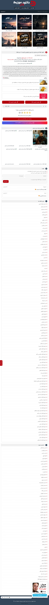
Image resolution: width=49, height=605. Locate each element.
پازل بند (44, 249)
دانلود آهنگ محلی (42, 424)
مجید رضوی (44, 480)
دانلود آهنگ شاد (43, 408)
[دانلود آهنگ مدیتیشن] (9, 39)
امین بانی (44, 228)
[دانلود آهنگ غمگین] (40, 39)
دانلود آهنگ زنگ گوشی (42, 421)
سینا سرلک (44, 300)
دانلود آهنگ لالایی (42, 405)
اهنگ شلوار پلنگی (43, 571)
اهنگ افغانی (44, 557)
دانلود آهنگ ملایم (43, 437)
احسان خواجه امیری (42, 204)
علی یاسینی (44, 453)
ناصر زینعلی (44, 544)
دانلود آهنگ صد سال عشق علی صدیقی (40, 164)
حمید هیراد (44, 265)
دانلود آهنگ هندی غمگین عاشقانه (40, 381)
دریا (35, 55)
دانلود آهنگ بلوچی (42, 418)
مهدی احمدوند (43, 520)
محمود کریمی (43, 507)
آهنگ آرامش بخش (42, 338)
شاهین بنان (44, 306)
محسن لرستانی (43, 488)
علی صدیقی (43, 55)
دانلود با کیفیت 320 (35, 102)
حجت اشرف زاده (43, 260)
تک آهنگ (38, 55)
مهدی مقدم (44, 525)
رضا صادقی (44, 276)
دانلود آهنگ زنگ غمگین (42, 440)
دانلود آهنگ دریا (43, 386)
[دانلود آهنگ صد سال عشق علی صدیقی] (40, 155)
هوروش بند (44, 552)
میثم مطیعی (43, 536)
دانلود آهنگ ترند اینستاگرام (41, 367)
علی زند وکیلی (43, 335)
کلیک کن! (40, 595)
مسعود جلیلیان (43, 515)
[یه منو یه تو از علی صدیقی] (9, 155)
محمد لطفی (44, 504)
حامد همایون (43, 255)
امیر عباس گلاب (43, 222)
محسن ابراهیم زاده (42, 482)
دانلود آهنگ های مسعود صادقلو (40, 410)
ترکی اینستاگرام (43, 343)
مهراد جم (44, 531)
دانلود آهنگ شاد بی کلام (41, 413)
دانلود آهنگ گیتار (43, 383)
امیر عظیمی (44, 225)
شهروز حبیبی (44, 316)
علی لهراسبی (44, 450)
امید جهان (44, 220)
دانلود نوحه (44, 375)
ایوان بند (44, 236)
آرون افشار (44, 214)
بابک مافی (44, 241)
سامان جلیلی (43, 287)
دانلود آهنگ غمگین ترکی (41, 426)
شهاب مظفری (43, 308)
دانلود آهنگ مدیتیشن (9, 47)
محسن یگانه (44, 490)
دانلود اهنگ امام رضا (42, 346)
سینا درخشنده (43, 298)
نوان (45, 547)
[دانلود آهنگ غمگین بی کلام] (24, 22)
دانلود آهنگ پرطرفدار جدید (41, 416)
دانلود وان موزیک (10, 59)
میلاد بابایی (44, 539)
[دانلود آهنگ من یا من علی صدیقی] (25, 137)
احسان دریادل (43, 206)
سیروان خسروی (43, 295)
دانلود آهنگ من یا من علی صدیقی (24, 145)
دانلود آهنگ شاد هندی (42, 397)
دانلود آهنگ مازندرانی (42, 432)
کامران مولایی (43, 464)
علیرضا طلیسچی (43, 330)
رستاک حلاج (44, 271)
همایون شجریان (43, 549)
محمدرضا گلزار (43, 498)
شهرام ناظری (44, 314)
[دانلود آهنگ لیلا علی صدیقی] (9, 137)
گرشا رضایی (44, 466)
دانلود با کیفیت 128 (13, 102)
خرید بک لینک (43, 574)
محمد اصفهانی (43, 493)
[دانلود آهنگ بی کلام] (9, 22)
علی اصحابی (44, 322)
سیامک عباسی (43, 292)
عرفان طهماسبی (43, 319)
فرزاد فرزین (44, 458)
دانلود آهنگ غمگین (40, 47)
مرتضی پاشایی (43, 509)
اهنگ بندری (44, 563)
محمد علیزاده (43, 501)
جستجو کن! (3, 11)
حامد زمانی (44, 252)
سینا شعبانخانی (43, 303)
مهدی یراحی (44, 528)
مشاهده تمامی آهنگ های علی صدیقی (25, 119)
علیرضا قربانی (43, 333)
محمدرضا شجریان (43, 496)
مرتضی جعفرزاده (43, 512)
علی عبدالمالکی (43, 447)
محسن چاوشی (43, 485)
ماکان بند (44, 472)
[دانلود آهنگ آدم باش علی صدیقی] (25, 155)
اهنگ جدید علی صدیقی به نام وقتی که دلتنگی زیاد (40, 146)
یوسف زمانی (44, 555)
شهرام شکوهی (43, 311)
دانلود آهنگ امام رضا (42, 402)
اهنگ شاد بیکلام (43, 568)
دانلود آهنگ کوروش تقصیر (39, 30)
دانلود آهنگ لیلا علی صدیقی (9, 145)
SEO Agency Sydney (42, 579)
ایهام (45, 233)
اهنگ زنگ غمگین (43, 566)
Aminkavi (25, 603)
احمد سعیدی (43, 209)
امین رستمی (44, 230)
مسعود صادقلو (43, 517)
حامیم (45, 257)
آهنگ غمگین (17, 8)
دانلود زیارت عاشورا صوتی (41, 378)
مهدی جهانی (44, 523)
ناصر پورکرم (44, 541)
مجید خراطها (43, 477)
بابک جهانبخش (43, 239)
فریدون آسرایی (43, 461)
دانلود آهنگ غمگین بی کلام (24, 30)
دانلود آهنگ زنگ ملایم (42, 394)
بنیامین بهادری (43, 244)
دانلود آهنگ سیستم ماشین (41, 392)
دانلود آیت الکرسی (42, 400)
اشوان (45, 217)
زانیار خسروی (43, 284)
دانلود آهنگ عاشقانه (42, 429)
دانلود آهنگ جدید (29, 58)
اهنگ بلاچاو (44, 560)
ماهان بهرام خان (43, 474)
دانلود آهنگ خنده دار (42, 389)
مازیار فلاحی (44, 469)
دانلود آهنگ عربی (24, 47)
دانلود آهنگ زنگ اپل (42, 434)
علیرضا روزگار (43, 327)
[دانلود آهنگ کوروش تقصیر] (40, 22)
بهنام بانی (44, 247)
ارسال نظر (6, 181)
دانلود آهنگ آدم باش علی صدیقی (24, 164)
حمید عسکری (43, 263)
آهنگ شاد (32, 8)
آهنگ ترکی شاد (43, 373)
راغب (45, 268)
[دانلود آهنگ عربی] (24, 39)
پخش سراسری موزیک (42, 576)
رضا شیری (44, 273)
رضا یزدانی (44, 279)
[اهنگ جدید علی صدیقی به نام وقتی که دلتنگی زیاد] (40, 137)
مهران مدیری (43, 533)
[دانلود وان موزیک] (24, 3)
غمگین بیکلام (43, 351)
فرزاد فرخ (44, 455)
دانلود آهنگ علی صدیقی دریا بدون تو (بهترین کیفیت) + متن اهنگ (30, 52)
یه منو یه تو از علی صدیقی (9, 164)
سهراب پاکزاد (43, 290)
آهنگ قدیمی (43, 341)
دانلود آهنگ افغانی (42, 370)
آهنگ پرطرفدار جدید (25, 8)
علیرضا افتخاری (43, 324)
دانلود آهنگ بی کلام (9, 30)
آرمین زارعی (44, 212)
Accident (27, 603)
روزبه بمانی (44, 281)
